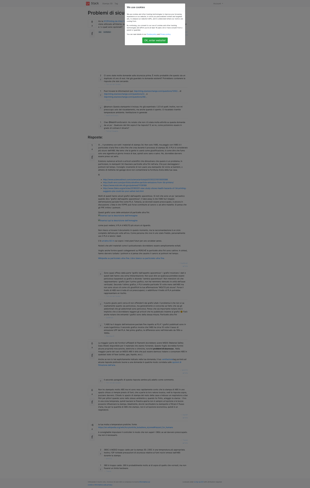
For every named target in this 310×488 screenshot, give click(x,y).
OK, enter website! (155, 40)
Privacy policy (165, 34)
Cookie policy (152, 34)
